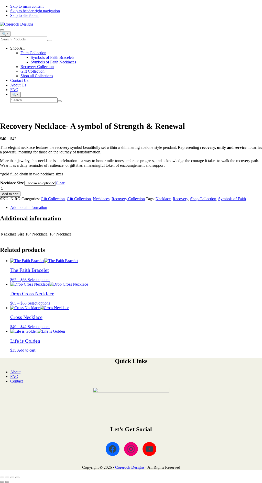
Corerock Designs (129, 467)
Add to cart (10, 194)
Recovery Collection (128, 199)
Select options (39, 279)
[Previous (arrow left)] (2, 482)
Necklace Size (12, 183)
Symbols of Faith (232, 199)
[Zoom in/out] (2, 477)
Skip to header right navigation (35, 11)
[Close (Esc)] (17, 477)
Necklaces (101, 199)
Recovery (180, 199)
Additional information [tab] (28, 207)
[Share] (12, 477)
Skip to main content (26, 6)
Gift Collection (53, 199)
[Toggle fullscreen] (7, 477)
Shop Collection (203, 199)
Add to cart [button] (26, 350)
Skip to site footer (24, 15)
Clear (60, 183)
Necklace (163, 199)
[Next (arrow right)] (7, 482)
